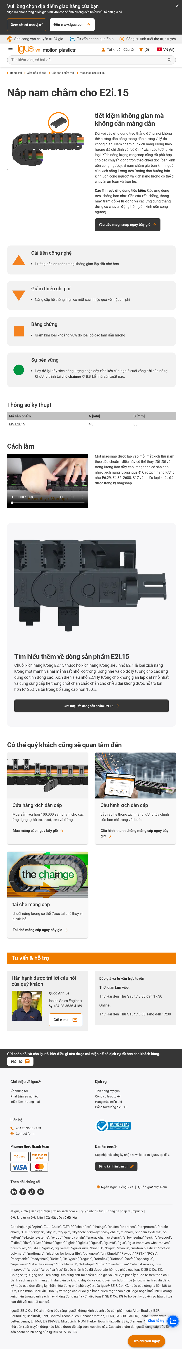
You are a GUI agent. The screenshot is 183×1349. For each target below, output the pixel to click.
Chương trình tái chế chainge (58, 376)
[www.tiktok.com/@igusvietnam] (31, 1191)
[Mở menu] (10, 49)
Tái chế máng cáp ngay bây (37, 930)
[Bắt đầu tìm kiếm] (169, 60)
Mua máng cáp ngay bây (35, 831)
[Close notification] (177, 6)
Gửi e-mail (62, 1020)
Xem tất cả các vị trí (26, 25)
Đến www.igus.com (69, 25)
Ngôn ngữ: (117, 1187)
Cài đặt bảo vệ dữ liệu (61, 1217)
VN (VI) (169, 50)
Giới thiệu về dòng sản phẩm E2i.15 (88, 706)
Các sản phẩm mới (63, 72)
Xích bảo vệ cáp (36, 72)
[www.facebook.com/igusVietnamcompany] (22, 1191)
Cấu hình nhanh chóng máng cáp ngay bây (134, 833)
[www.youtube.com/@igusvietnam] (40, 1191)
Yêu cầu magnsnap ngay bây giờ (124, 225)
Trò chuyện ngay (146, 1341)
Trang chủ (16, 72)
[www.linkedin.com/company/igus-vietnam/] (13, 1191)
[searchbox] (88, 60)
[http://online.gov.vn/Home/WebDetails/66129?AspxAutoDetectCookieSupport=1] (113, 1126)
